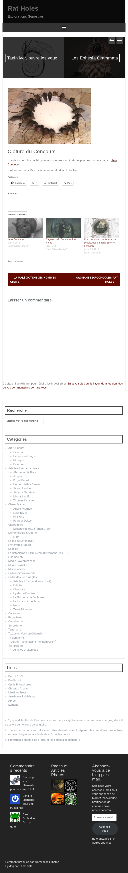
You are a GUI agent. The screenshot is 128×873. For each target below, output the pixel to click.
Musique (18, 460)
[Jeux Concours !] (25, 228)
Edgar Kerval (21, 480)
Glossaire (19, 589)
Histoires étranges (24, 456)
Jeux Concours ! (17, 239)
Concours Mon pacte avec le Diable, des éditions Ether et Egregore (100, 242)
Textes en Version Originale (25, 633)
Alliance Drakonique (25, 649)
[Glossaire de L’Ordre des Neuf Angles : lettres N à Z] (70, 785)
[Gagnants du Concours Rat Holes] (63, 228)
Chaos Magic (16, 504)
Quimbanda (15, 621)
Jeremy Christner (24, 492)
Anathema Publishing (21, 696)
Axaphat (18, 476)
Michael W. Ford (23, 496)
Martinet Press (17, 692)
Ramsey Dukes (22, 520)
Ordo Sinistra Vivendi (21, 573)
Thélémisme (16, 637)
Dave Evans (20, 512)
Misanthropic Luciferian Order (32, 528)
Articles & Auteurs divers (23, 468)
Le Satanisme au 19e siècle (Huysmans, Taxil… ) (38, 553)
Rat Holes (23, 8)
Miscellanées (16, 261)
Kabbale (13, 548)
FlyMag (9, 866)
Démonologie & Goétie (22, 532)
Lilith (16, 536)
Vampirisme (16, 645)
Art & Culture (16, 448)
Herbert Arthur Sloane (26, 484)
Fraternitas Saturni (20, 544)
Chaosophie (15, 524)
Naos (16, 605)
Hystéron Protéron (24, 593)
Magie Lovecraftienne (22, 561)
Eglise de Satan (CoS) (21, 540)
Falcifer (18, 585)
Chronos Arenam (19, 688)
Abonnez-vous (105, 828)
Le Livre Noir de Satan (26, 601)
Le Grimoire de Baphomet (29, 597)
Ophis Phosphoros (19, 684)
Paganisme (15, 617)
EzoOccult (14, 680)
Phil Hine (18, 516)
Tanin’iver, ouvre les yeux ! (33, 57)
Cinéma (18, 452)
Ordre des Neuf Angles (22, 577)
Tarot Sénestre (22, 609)
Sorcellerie (15, 625)
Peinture (18, 464)
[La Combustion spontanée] (57, 799)
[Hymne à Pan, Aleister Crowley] (57, 785)
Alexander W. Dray (24, 472)
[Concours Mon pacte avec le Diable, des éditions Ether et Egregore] (101, 228)
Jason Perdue (22, 488)
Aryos (12, 700)
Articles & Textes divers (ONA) (32, 581)
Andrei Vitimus (22, 508)
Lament (13, 704)
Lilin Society (15, 557)
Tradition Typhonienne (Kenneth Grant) (32, 641)
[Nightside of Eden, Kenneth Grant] (70, 799)
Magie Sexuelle (17, 565)
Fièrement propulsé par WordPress (27, 862)
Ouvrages (14, 613)
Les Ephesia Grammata (95, 57)
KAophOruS (15, 676)
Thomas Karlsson (24, 500)
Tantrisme (14, 629)
